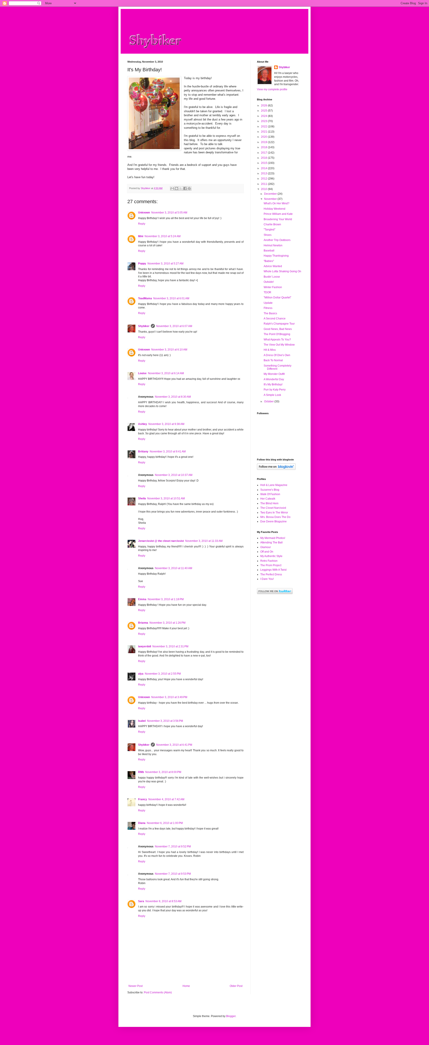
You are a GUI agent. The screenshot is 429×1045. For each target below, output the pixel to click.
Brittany (143, 451)
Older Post (236, 986)
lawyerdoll (144, 646)
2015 (264, 163)
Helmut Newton (273, 245)
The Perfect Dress (271, 574)
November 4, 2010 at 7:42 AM (166, 799)
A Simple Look (272, 395)
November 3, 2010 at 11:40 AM (173, 568)
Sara (141, 901)
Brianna (143, 622)
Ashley (142, 424)
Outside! (269, 281)
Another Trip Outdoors (277, 240)
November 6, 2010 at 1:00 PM (165, 823)
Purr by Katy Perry (275, 389)
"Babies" (269, 261)
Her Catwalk (267, 498)
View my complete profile (272, 89)
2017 (264, 152)
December (271, 193)
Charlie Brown (272, 224)
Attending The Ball (271, 542)
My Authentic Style (271, 556)
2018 (264, 147)
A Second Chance (275, 318)
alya (140, 673)
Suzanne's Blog (269, 489)
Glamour (265, 547)
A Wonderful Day (274, 379)
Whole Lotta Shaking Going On (282, 271)
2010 (264, 189)
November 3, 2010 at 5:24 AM (163, 236)
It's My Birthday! (273, 384)
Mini (140, 236)
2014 (264, 168)
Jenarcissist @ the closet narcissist (161, 541)
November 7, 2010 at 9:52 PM (173, 846)
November (271, 199)
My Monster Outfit (274, 374)
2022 (264, 126)
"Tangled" (269, 229)
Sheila (142, 498)
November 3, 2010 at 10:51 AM (166, 498)
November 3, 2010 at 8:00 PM (163, 772)
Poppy (142, 263)
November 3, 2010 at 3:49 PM (169, 697)
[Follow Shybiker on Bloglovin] (276, 469)
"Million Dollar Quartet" (277, 297)
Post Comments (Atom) (158, 992)
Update (268, 302)
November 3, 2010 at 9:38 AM (166, 424)
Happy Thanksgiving (276, 255)
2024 (264, 116)
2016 (264, 157)
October (269, 401)
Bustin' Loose (272, 276)
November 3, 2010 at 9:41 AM (168, 451)
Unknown (144, 212)
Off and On (266, 551)
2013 (264, 173)
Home (186, 986)
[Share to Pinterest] (189, 188)
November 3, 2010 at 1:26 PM (167, 622)
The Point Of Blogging (277, 334)
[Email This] (172, 188)
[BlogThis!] (176, 188)
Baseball (269, 250)
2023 (264, 121)
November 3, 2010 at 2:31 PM (170, 646)
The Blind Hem (269, 503)
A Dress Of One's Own (277, 355)
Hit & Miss (270, 349)
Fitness (268, 308)
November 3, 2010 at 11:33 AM (204, 541)
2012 (264, 178)
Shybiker (143, 326)
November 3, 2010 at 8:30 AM (173, 396)
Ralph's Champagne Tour (279, 323)
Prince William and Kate (278, 213)
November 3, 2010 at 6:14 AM (166, 373)
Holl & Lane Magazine (273, 485)
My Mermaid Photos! (272, 538)
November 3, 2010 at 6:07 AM (174, 326)
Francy (142, 799)
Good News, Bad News (278, 329)
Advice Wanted (273, 266)
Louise (142, 373)
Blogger (231, 1016)
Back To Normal (273, 360)
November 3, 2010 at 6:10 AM (169, 349)
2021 (264, 131)
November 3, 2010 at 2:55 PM (163, 673)
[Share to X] (181, 188)
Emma (142, 599)
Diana (141, 823)
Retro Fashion (269, 560)
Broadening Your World (278, 219)
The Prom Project (270, 565)
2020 (264, 136)
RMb (141, 772)
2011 (264, 184)
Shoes (267, 234)
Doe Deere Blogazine (273, 521)
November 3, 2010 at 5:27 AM (165, 263)
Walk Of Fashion (270, 494)
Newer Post (135, 986)
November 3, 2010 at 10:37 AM (173, 475)
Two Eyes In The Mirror (274, 512)
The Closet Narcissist (273, 507)
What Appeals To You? (277, 339)
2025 (264, 110)
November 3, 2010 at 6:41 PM (174, 744)
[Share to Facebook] (185, 188)
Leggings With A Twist (273, 569)
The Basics (270, 313)
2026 (264, 105)
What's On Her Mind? (276, 203)
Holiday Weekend (274, 208)
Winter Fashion (273, 287)
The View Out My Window (279, 344)
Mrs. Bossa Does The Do (275, 517)
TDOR (267, 292)
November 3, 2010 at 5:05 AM (169, 212)
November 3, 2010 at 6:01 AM (171, 298)
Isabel (142, 720)
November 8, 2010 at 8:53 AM (163, 901)
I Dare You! (267, 579)
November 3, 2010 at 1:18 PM (166, 599)
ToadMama (145, 298)
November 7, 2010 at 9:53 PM (173, 873)
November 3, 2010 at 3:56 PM (165, 720)
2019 (264, 142)
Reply (141, 223)
